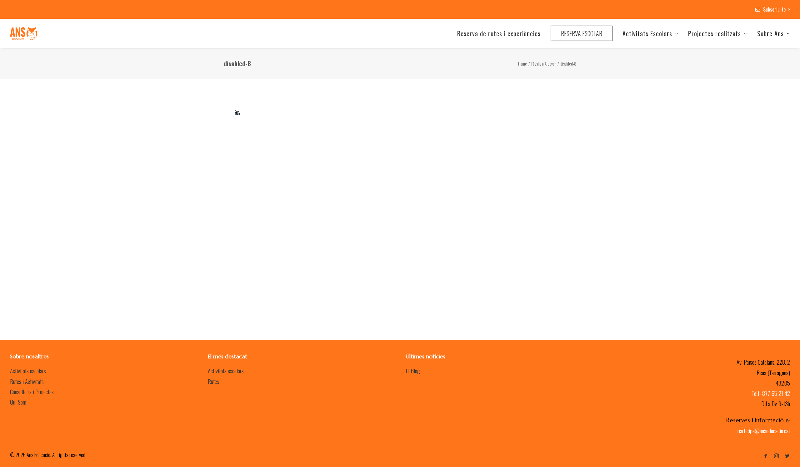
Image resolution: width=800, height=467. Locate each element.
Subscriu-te (774, 9)
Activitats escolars (28, 370)
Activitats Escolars (647, 33)
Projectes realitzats (714, 33)
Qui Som (18, 401)
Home (522, 64)
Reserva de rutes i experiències (499, 33)
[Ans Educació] (23, 33)
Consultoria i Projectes (32, 391)
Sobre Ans (770, 33)
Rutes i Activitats (27, 381)
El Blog (413, 370)
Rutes (213, 381)
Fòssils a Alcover (543, 64)
